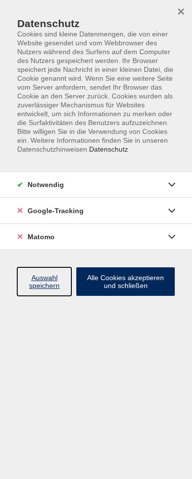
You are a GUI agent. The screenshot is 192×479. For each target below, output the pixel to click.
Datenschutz (108, 149)
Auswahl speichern (44, 281)
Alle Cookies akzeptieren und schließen (125, 281)
